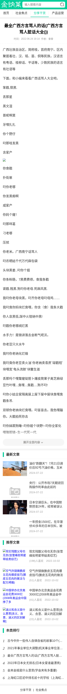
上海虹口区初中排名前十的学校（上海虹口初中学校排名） (35, 677)
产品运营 (58, 13)
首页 (6, 13)
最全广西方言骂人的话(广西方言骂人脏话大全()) (35, 655)
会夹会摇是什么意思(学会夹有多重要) (32, 670)
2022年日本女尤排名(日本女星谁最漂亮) (34, 663)
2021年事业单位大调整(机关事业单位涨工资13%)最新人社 (35, 648)
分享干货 (40, 13)
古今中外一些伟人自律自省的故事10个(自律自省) (35, 640)
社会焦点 (21, 13)
